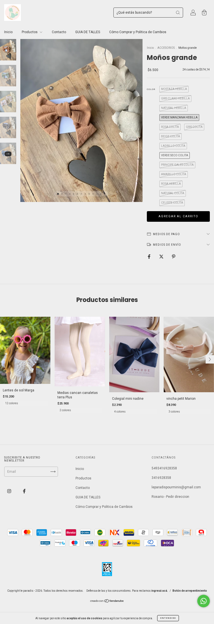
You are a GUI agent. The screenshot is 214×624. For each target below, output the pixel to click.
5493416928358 (164, 468)
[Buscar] (178, 12)
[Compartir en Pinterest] (173, 257)
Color (151, 89)
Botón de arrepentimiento (189, 590)
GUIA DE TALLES (87, 32)
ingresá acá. (159, 590)
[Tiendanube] (107, 602)
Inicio (8, 32)
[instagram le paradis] (9, 491)
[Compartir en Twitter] (161, 257)
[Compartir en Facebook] (149, 257)
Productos (30, 32)
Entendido (168, 618)
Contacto (59, 32)
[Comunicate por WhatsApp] (203, 601)
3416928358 (161, 478)
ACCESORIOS (166, 47)
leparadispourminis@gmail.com (176, 487)
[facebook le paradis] (24, 491)
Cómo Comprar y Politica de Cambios (137, 32)
